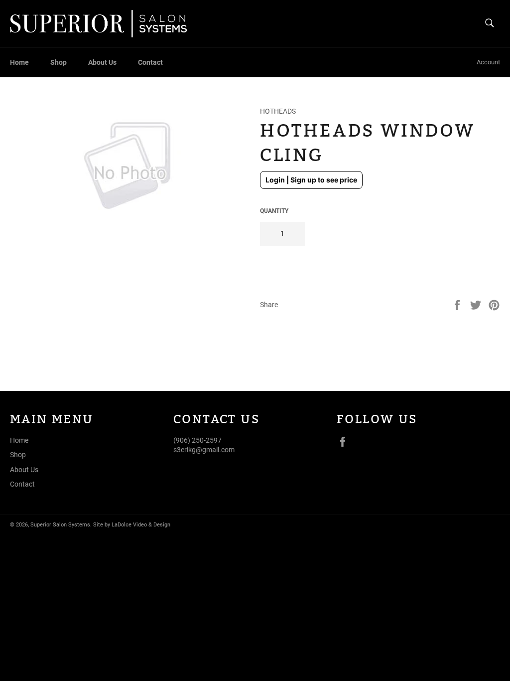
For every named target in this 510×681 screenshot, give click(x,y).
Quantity (274, 210)
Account (488, 62)
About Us (102, 62)
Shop (58, 62)
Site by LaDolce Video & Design (131, 524)
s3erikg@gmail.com (204, 450)
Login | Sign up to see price (311, 179)
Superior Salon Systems (60, 524)
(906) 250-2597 (197, 440)
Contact (150, 62)
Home (19, 62)
